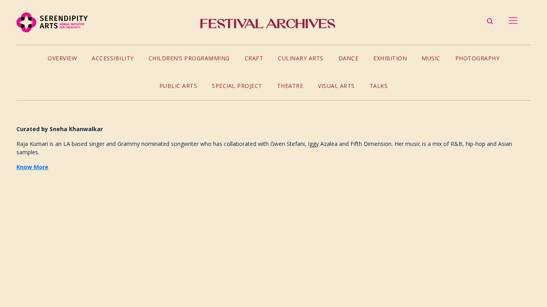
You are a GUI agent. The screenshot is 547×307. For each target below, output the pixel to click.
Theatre (290, 86)
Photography (477, 58)
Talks (379, 86)
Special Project (237, 86)
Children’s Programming (189, 58)
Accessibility (113, 58)
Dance (348, 58)
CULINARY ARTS (301, 58)
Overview (62, 58)
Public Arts (178, 86)
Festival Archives (267, 24)
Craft (254, 58)
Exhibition (390, 58)
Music (431, 58)
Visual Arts (336, 86)
